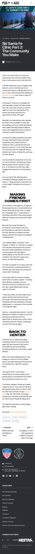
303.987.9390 (9, 466)
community (6, 417)
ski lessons (23, 417)
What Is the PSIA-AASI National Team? (8, 431)
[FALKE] (9, 540)
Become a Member (8, 499)
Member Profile (25, 38)
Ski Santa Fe (7, 421)
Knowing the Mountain (18, 412)
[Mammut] (4, 540)
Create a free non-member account (13, 525)
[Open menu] (31, 3)
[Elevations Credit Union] (15, 540)
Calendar (5, 510)
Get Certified (6, 495)
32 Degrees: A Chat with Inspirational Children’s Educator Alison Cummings (26, 433)
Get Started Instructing (9, 492)
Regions (4, 507)
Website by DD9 (6, 549)
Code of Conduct (7, 503)
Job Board (5, 514)
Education (14, 38)
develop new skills (8, 95)
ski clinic (14, 417)
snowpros (8, 61)
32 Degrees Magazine (9, 518)
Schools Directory (7, 521)
